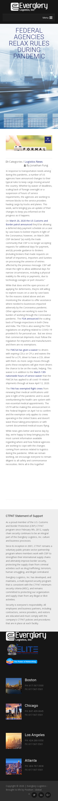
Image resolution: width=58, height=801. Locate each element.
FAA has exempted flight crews (26, 388)
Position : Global (33, 789)
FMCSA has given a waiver (24, 349)
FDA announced (30, 318)
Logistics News (34, 161)
